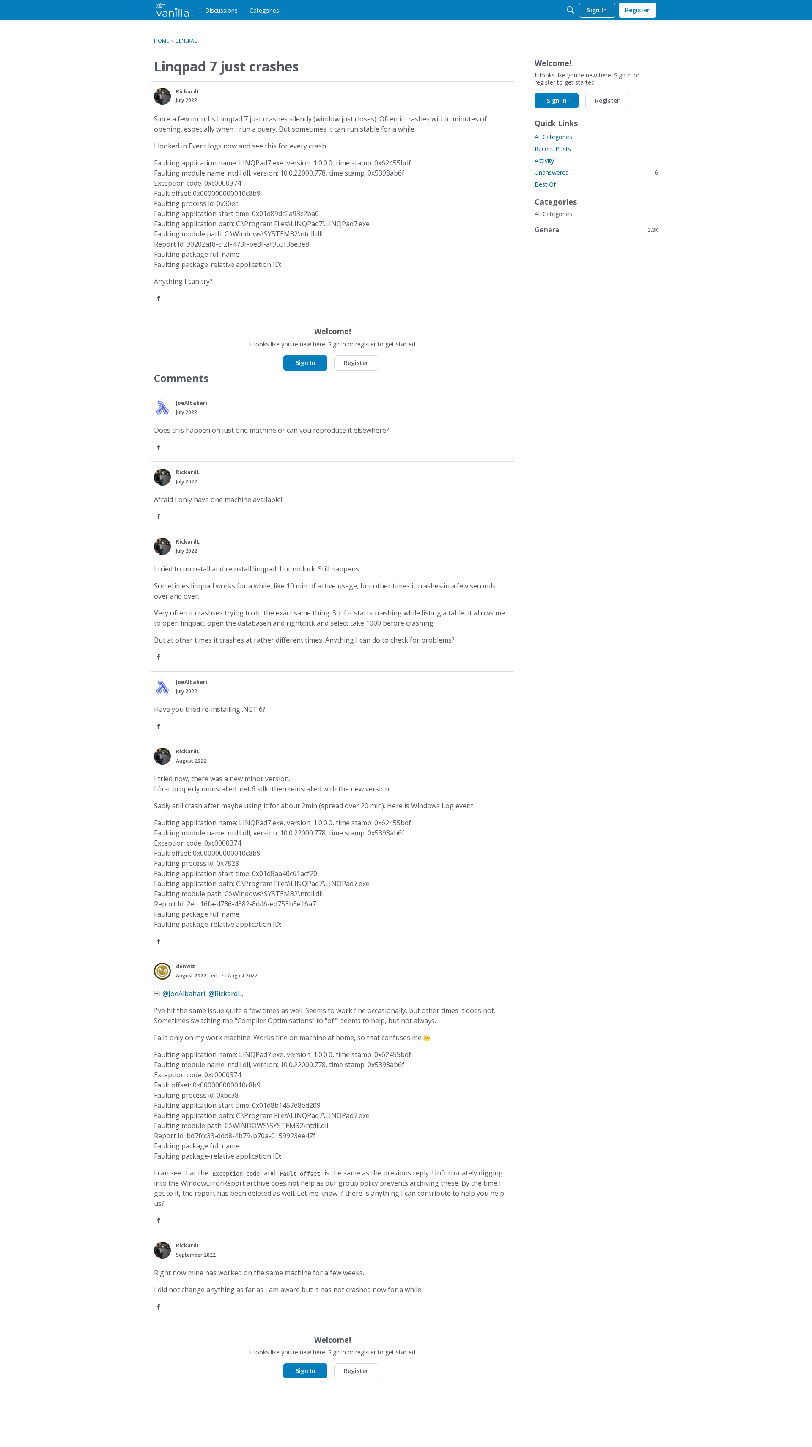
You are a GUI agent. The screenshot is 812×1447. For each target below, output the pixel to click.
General (596, 229)
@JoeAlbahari (183, 993)
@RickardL (224, 993)
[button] (162, 96)
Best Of (545, 184)
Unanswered (596, 172)
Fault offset (300, 1173)
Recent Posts (553, 149)
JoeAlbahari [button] (191, 402)
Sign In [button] (305, 363)
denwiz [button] (185, 966)
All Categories (553, 137)
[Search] (570, 10)
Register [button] (356, 363)
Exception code (236, 1173)
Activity (544, 161)
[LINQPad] (172, 10)
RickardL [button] (188, 91)
